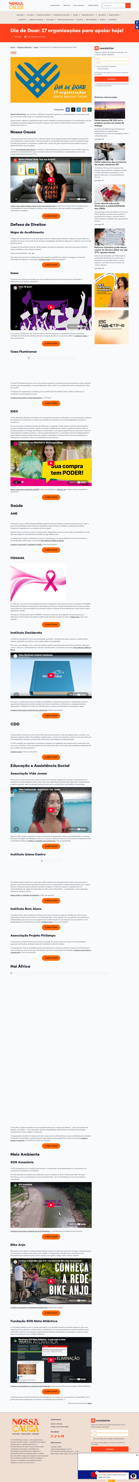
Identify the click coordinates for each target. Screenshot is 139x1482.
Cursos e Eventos (43, 15)
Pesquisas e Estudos (62, 15)
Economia (112, 19)
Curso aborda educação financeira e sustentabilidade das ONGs (110, 206)
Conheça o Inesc (80, 336)
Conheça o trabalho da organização (41, 841)
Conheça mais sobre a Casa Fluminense (26, 398)
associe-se (61, 489)
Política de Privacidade (60, 1427)
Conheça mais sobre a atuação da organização (29, 710)
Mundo (102, 19)
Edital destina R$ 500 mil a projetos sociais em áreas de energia (109, 123)
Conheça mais (44, 259)
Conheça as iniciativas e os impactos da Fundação (30, 1386)
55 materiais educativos (25, 150)
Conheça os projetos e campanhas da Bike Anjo (29, 1307)
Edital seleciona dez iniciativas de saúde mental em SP (110, 163)
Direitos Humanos (36, 19)
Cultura (30, 15)
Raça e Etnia (113, 15)
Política (80, 19)
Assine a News (93, 5)
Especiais (20, 15)
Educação (50, 19)
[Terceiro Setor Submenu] (94, 15)
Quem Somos (55, 5)
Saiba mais (74, 617)
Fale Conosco (78, 5)
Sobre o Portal (56, 1424)
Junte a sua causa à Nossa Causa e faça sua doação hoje (32, 206)
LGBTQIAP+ (22, 19)
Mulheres (102, 15)
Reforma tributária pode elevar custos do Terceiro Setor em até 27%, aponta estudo (111, 250)
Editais (75, 15)
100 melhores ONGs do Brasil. (52, 541)
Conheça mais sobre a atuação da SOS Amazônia (30, 1231)
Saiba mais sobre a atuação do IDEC (24, 489)
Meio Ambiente (91, 19)
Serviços (66, 5)
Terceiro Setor (87, 15)
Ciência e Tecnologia (65, 19)
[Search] (127, 5)
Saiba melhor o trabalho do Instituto (24, 895)
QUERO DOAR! (51, 216)
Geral (89, 1403)
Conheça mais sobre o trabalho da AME (26, 544)
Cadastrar (111, 79)
